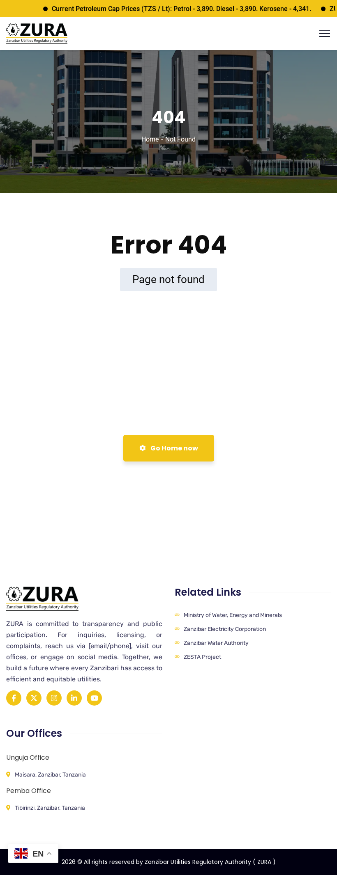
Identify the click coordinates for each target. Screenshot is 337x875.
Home (150, 139)
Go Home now (173, 448)
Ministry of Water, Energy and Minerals (233, 615)
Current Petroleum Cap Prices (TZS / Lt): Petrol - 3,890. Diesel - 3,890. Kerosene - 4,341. (170, 9)
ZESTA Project (202, 656)
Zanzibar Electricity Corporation (225, 629)
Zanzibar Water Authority (216, 643)
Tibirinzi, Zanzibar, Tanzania (50, 807)
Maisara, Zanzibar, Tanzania (50, 774)
